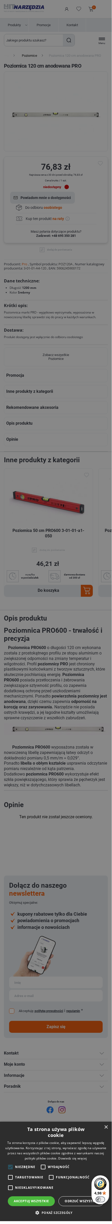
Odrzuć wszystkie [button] (81, 1201)
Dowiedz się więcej (72, 1158)
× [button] (106, 1127)
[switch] (100, 1199)
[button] (55, 1212)
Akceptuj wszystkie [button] (31, 1201)
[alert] (56, 610)
